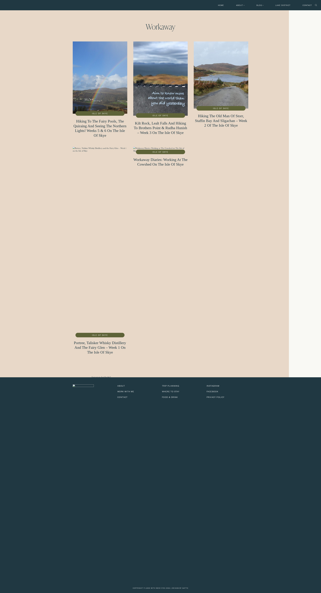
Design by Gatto (180, 588)
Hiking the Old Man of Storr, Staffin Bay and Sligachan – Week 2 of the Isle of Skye (221, 120)
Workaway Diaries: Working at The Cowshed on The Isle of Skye (160, 162)
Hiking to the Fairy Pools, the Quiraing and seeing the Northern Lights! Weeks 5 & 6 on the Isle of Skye (99, 128)
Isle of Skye (100, 113)
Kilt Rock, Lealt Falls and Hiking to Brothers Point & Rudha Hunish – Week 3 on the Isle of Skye (160, 128)
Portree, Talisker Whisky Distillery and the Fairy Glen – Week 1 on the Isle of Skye (100, 347)
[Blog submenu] (262, 5)
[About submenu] (244, 5)
